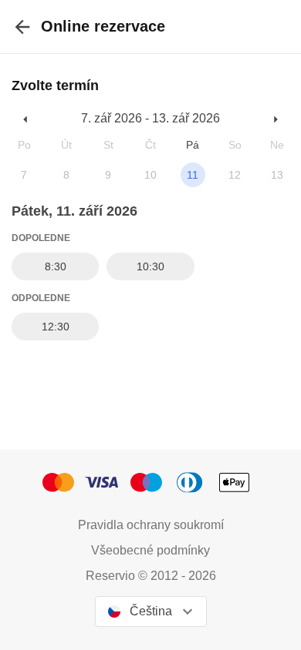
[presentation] (22, 26)
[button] (26, 119)
